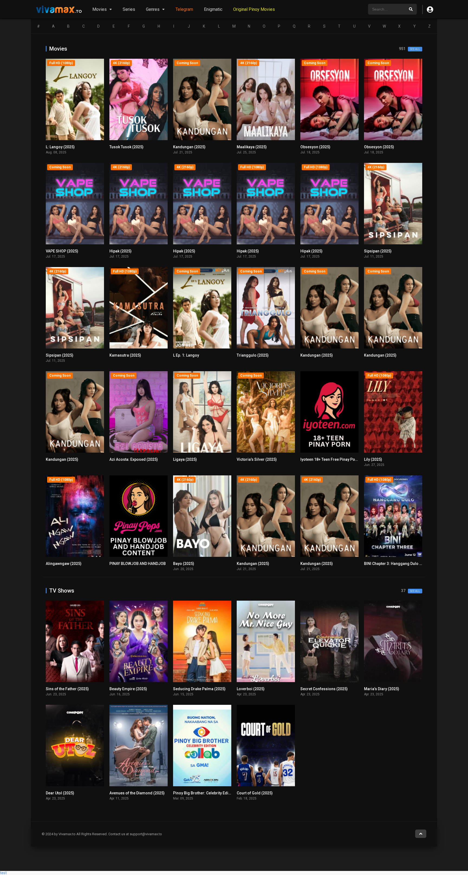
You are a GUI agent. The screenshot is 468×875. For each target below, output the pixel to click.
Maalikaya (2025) (252, 147)
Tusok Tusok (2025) (126, 147)
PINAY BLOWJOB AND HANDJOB (137, 563)
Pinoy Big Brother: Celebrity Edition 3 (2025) (211, 793)
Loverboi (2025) (251, 689)
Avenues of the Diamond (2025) (137, 793)
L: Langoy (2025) (60, 147)
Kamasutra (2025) (125, 355)
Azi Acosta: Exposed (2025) (133, 459)
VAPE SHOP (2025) (62, 251)
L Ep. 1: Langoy (186, 355)
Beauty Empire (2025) (128, 689)
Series (129, 9)
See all (415, 49)
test (3, 873)
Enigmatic (213, 9)
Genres (153, 9)
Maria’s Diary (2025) (381, 689)
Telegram (184, 9)
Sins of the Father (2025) (67, 689)
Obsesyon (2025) (315, 147)
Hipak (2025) (120, 251)
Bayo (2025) (183, 563)
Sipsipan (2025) (378, 251)
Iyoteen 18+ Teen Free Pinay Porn (329, 459)
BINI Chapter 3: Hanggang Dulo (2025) (397, 563)
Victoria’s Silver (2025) (257, 459)
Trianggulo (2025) (253, 355)
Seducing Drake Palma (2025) (199, 689)
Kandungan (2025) (189, 147)
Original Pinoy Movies (254, 9)
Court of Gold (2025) (255, 793)
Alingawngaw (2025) (64, 563)
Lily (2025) (373, 459)
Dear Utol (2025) (60, 793)
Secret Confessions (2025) (324, 689)
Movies (99, 9)
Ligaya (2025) (185, 459)
